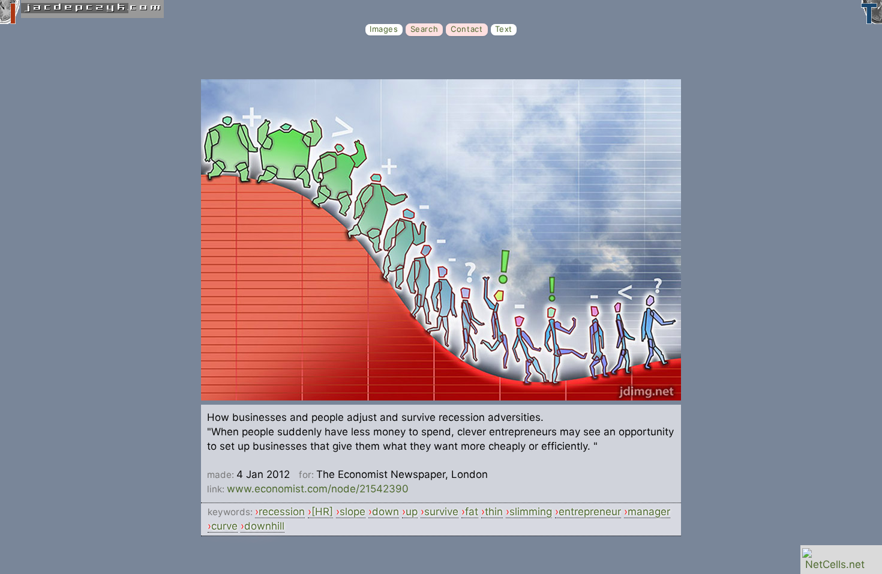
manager (649, 512)
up (412, 512)
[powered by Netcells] (835, 564)
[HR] (322, 512)
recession (282, 512)
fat (471, 512)
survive (441, 512)
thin (494, 512)
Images (384, 29)
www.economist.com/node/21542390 (318, 489)
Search (424, 29)
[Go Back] (441, 397)
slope (352, 512)
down (385, 512)
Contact (466, 29)
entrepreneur (590, 512)
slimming (530, 512)
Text (503, 29)
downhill (264, 526)
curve (224, 526)
